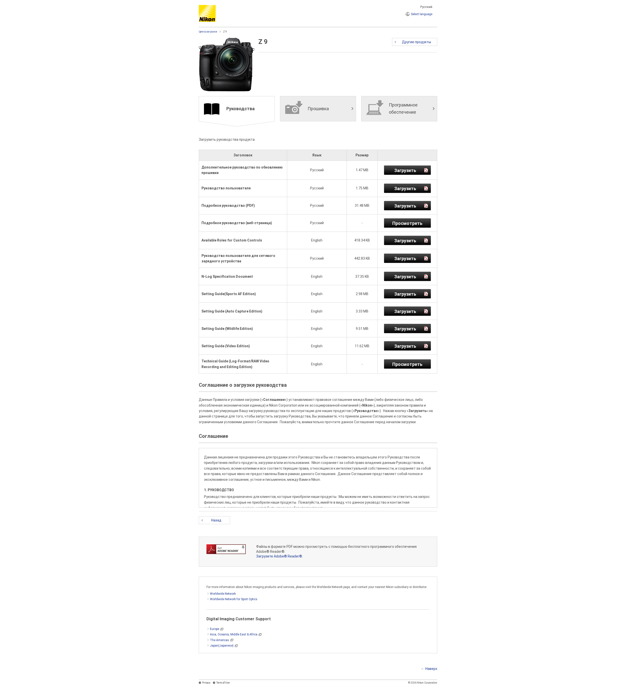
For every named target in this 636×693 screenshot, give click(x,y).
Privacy (206, 682)
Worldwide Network (223, 593)
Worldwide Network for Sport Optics (233, 599)
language (421, 14)
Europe (214, 629)
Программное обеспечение (403, 108)
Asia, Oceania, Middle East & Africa (233, 634)
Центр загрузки (208, 31)
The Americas (219, 640)
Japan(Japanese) (222, 645)
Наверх (431, 669)
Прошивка (318, 108)
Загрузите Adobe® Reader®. (279, 556)
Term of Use (223, 682)
